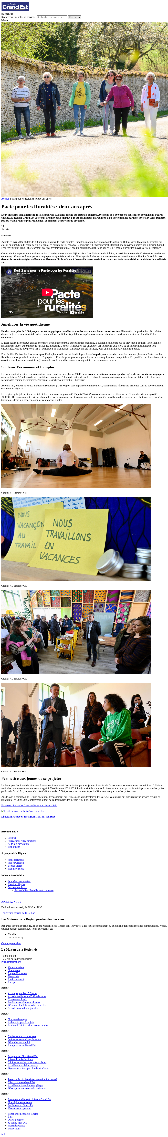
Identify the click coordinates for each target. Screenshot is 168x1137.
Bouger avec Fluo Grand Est (23, 1056)
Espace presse (15, 865)
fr (2, 1134)
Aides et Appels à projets (21, 1022)
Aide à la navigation (18, 843)
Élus (10, 1116)
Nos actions (14, 970)
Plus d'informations (11, 961)
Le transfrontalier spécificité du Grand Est (29, 1099)
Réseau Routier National (20, 1059)
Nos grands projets (17, 1019)
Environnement (16, 979)
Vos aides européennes (19, 1108)
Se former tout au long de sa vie (24, 1039)
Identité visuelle (16, 868)
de (5, 1134)
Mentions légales (16, 884)
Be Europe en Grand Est (20, 1105)
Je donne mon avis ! (18, 1122)
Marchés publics (16, 1125)
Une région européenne (20, 1102)
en (8, 1134)
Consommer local (17, 999)
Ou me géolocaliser (11, 943)
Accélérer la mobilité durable (23, 1065)
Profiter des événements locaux (24, 1002)
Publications (14, 1128)
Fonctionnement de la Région (23, 1113)
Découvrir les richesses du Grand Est (27, 1005)
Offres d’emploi (16, 1119)
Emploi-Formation (17, 973)
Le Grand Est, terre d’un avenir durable (28, 1025)
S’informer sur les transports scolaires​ (27, 1062)
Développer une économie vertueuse (27, 1088)
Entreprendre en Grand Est (22, 1045)
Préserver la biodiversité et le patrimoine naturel (32, 1079)
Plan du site (14, 846)
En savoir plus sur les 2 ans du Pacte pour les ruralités (29, 805)
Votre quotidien (16, 967)
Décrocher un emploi (19, 1042)
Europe (11, 982)
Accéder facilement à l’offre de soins (27, 996)
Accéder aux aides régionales (23, 1008)
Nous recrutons (16, 859)
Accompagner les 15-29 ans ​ (22, 993)
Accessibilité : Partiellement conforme (33, 890)
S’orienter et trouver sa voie (22, 1036)
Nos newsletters (16, 862)
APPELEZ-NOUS (11, 901)
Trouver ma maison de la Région (18, 913)
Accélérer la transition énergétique (25, 1085)
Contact (12, 838)
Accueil (5, 198)
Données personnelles (19, 881)
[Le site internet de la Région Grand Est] (30, 11)
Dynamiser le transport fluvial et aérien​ (28, 1068)
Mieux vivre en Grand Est (21, 1082)
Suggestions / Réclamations (22, 840)
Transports (13, 976)
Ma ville (12, 934)
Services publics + (17, 887)
